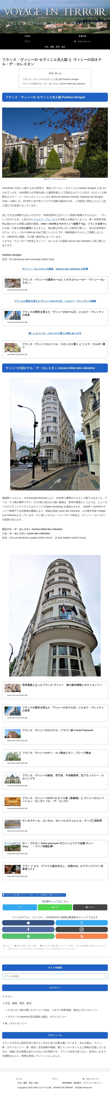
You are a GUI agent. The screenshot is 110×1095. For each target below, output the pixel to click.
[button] (90, 907)
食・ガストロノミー (90, 1079)
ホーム (19, 1079)
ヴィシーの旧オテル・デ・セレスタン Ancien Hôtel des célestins (55, 83)
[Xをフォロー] (82, 922)
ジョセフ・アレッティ (46, 219)
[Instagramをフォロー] (82, 929)
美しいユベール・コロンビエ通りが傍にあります (55, 333)
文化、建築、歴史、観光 (28, 1083)
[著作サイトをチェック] (28, 922)
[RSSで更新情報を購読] (82, 936)
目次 (51, 73)
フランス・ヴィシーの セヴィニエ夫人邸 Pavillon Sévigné (51, 79)
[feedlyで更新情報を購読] (28, 936)
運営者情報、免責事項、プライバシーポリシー (82, 1083)
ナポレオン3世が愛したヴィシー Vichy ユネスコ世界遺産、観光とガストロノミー (35, 895)
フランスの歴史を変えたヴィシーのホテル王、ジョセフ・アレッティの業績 (55, 301)
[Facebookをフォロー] (28, 929)
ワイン (55, 1079)
